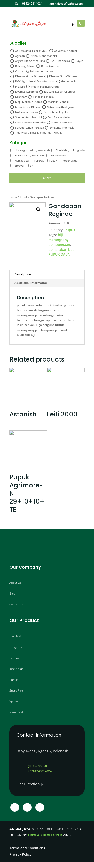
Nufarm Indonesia (26, 112)
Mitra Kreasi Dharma (28, 107)
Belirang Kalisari (25, 66)
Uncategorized (24, 150)
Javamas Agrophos (26, 91)
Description (22, 274)
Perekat (39, 160)
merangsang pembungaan (59, 242)
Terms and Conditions (27, 848)
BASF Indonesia (60, 61)
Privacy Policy (20, 854)
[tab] (47, 274)
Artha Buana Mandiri (44, 56)
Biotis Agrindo (50, 66)
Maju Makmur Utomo (28, 102)
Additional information (31, 283)
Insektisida (38, 155)
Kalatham (21, 96)
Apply (47, 178)
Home (13, 197)
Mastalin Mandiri (58, 102)
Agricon (20, 56)
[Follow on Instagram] (27, 807)
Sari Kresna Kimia (59, 117)
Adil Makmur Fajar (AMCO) (31, 50)
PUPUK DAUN (59, 254)
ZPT (32, 165)
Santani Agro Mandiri (28, 117)
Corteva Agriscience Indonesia (34, 71)
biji (60, 235)
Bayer (79, 61)
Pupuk (53, 160)
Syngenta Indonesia (62, 127)
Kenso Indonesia (43, 96)
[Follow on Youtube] (39, 807)
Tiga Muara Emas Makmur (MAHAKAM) (39, 132)
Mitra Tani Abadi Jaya (60, 107)
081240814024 (32, 3)
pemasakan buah (62, 249)
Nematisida (22, 160)
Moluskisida (58, 155)
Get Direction (28, 784)
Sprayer (20, 165)
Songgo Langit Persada (29, 127)
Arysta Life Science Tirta (30, 61)
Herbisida (21, 155)
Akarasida (44, 150)
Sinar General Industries (30, 122)
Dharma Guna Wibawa (29, 76)
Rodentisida (69, 160)
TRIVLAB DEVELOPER (45, 834)
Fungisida (79, 150)
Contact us (16, 604)
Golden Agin (69, 81)
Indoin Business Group (45, 86)
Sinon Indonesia (61, 122)
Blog (12, 593)
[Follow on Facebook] (14, 807)
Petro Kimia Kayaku (56, 112)
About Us (15, 583)
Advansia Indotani (65, 50)
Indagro (20, 86)
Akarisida (61, 150)
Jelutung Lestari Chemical (60, 91)
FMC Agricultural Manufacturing (35, 81)
